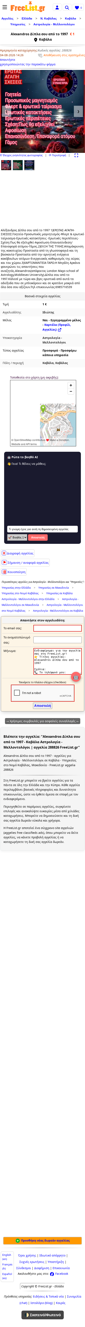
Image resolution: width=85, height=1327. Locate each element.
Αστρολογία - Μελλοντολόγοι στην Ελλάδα (28, 599)
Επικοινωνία (61, 1268)
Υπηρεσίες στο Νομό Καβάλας (20, 593)
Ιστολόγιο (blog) (42, 1303)
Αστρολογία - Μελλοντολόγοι (54, 24)
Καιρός (60, 1303)
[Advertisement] (26, 198)
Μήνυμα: (10, 651)
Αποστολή (38, 537)
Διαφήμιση (41, 1268)
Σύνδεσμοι (23, 1268)
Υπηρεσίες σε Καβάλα (59, 593)
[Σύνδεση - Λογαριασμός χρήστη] (57, 7)
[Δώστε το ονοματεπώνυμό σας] (57, 640)
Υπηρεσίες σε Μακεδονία (53, 587)
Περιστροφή (57, 155)
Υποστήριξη (56, 1262)
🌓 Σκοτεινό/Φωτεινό (42, 1315)
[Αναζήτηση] (67, 7)
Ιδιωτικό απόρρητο (52, 1255)
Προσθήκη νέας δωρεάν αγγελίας (45, 1240)
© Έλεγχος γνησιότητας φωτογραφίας (21, 155)
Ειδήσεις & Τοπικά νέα (48, 1296)
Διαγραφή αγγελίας (18, 553)
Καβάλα (70, 18)
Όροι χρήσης (27, 1255)
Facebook (61, 1274)
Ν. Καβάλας (48, 18)
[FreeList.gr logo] (27, 7)
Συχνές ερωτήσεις (31, 1262)
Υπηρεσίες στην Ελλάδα (16, 587)
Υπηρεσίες (17, 24)
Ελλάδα (27, 18)
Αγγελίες (7, 18)
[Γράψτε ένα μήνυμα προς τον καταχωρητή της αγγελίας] (57, 674)
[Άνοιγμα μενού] (5, 7)
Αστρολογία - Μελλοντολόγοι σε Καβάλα (58, 610)
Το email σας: (13, 628)
